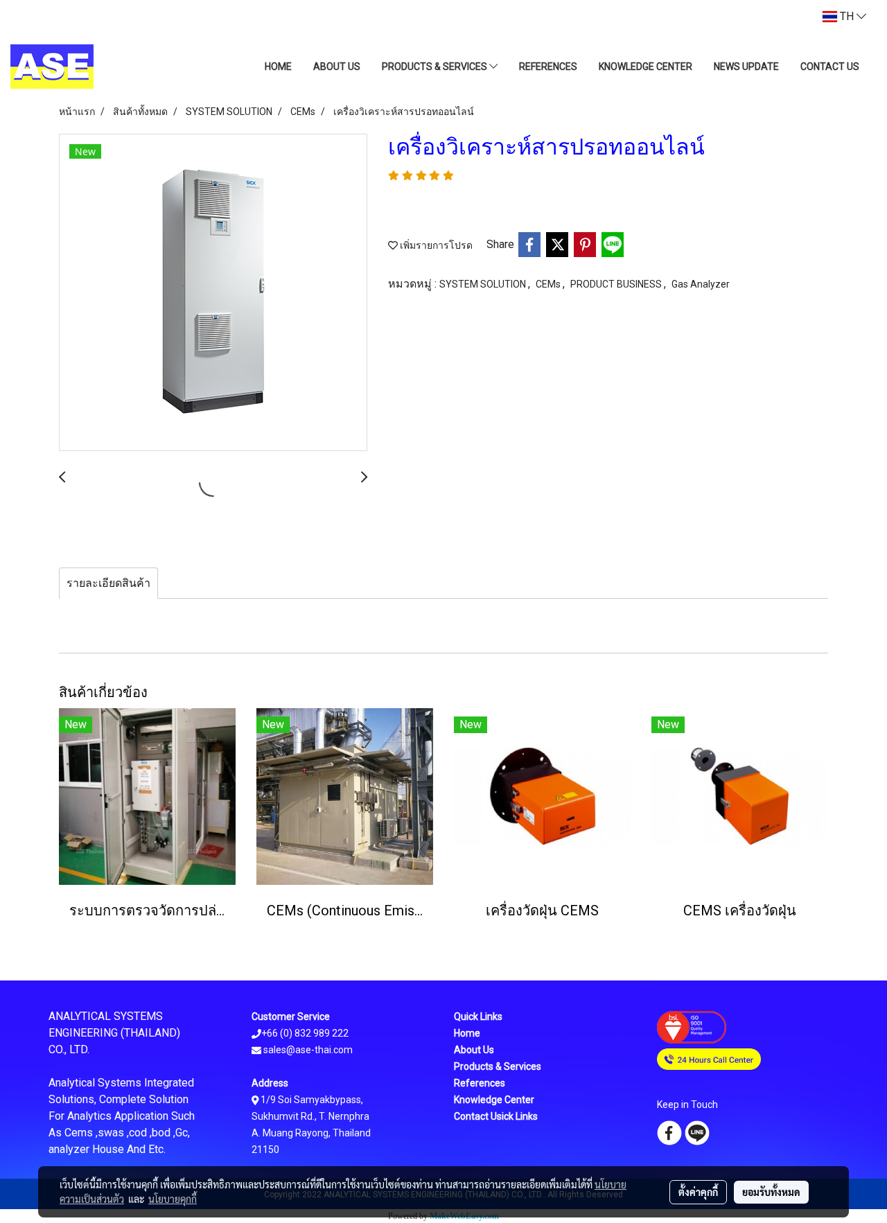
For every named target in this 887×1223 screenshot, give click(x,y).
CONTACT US (829, 66)
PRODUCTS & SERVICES (435, 66)
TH (847, 16)
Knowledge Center (494, 1099)
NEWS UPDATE (746, 66)
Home (467, 1033)
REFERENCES (548, 66)
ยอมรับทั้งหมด (771, 1192)
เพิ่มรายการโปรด (435, 245)
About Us (474, 1049)
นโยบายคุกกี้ (172, 1199)
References (479, 1083)
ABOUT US (336, 66)
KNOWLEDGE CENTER (645, 66)
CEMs (549, 284)
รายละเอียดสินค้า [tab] (108, 583)
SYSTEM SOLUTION (483, 284)
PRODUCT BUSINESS (617, 284)
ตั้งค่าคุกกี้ (698, 1192)
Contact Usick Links (496, 1116)
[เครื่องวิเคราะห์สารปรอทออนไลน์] (213, 293)
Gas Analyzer (700, 284)
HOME (278, 66)
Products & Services (497, 1066)
